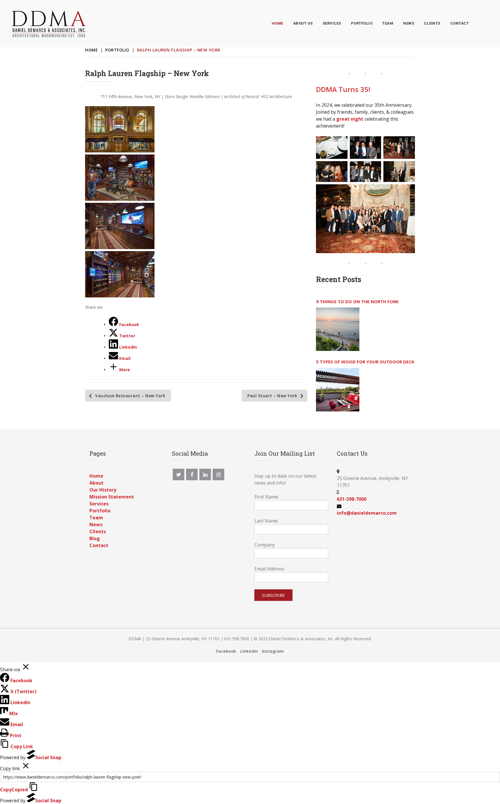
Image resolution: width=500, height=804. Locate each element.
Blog (94, 538)
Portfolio (117, 50)
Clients (97, 531)
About (96, 483)
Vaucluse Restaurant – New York (130, 395)
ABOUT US (303, 23)
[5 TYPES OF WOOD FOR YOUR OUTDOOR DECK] (337, 389)
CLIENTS (432, 23)
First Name (266, 497)
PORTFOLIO (362, 23)
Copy (14, 789)
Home (91, 50)
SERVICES (332, 23)
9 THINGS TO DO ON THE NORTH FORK (357, 301)
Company (264, 545)
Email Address (269, 569)
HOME (277, 23)
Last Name (266, 521)
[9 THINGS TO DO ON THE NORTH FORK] (337, 329)
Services (99, 504)
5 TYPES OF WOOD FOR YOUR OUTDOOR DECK (365, 362)
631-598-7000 (351, 499)
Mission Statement (111, 497)
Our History (102, 490)
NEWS (408, 23)
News (95, 524)
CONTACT (459, 23)
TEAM (387, 23)
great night (349, 119)
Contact (98, 545)
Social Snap (48, 757)
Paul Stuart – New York (272, 395)
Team (96, 517)
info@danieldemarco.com (367, 513)
